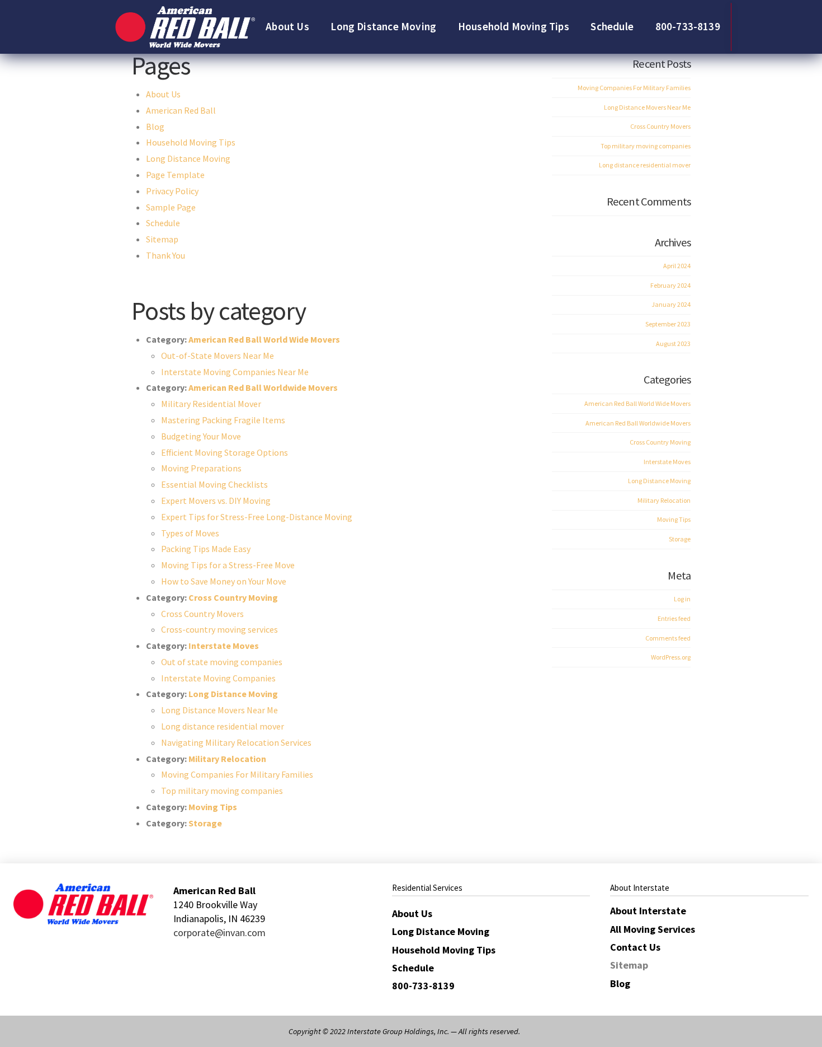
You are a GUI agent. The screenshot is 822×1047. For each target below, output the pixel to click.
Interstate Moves (223, 645)
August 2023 (673, 343)
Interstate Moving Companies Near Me (235, 371)
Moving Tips (212, 806)
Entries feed (674, 618)
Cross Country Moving (233, 597)
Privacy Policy (172, 191)
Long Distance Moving (188, 158)
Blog (155, 126)
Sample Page (171, 207)
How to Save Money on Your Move (223, 581)
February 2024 (670, 285)
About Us (163, 94)
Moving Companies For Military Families (237, 774)
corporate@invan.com (219, 932)
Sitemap (162, 239)
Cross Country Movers (202, 613)
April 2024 (677, 265)
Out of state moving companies (221, 661)
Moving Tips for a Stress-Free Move (228, 565)
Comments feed (668, 638)
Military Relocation (227, 758)
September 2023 (668, 324)
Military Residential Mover (211, 403)
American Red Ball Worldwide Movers (263, 387)
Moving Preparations (201, 468)
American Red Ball (181, 110)
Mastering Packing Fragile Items (223, 420)
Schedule (163, 222)
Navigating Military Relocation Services (236, 742)
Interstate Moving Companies (218, 678)
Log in (682, 599)
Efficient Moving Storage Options (224, 452)
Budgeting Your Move (201, 436)
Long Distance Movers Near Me (219, 710)
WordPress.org (671, 657)
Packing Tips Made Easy (206, 548)
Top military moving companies (222, 790)
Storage (205, 823)
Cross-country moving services (219, 629)
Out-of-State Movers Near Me (217, 355)
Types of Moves (190, 533)
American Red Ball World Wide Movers (264, 339)
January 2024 (671, 304)
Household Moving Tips (190, 142)
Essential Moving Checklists (214, 484)
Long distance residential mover (222, 726)
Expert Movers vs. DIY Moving (216, 500)
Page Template (175, 174)
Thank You (165, 255)
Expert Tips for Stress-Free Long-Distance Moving (256, 516)
